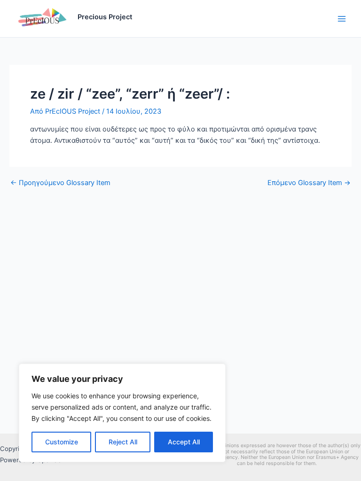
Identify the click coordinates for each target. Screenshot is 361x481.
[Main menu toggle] (342, 19)
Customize (61, 442)
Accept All (184, 442)
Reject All (123, 442)
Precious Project (105, 17)
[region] (122, 413)
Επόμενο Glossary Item (309, 182)
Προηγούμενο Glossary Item (60, 182)
